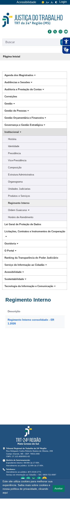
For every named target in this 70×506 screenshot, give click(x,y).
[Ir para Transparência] (32, 20)
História (12, 139)
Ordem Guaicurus (17, 210)
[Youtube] (65, 31)
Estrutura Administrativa (21, 174)
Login (63, 1)
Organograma (15, 181)
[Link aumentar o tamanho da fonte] (47, 1)
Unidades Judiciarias (19, 188)
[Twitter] (55, 31)
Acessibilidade (26, 2)
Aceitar (59, 488)
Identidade (13, 146)
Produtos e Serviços (19, 196)
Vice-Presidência (17, 160)
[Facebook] (49, 31)
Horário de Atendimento (20, 217)
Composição (14, 167)
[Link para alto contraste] (56, 1)
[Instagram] (60, 31)
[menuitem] (11, 56)
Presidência (14, 153)
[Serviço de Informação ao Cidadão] (43, 1)
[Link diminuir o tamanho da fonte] (52, 1)
